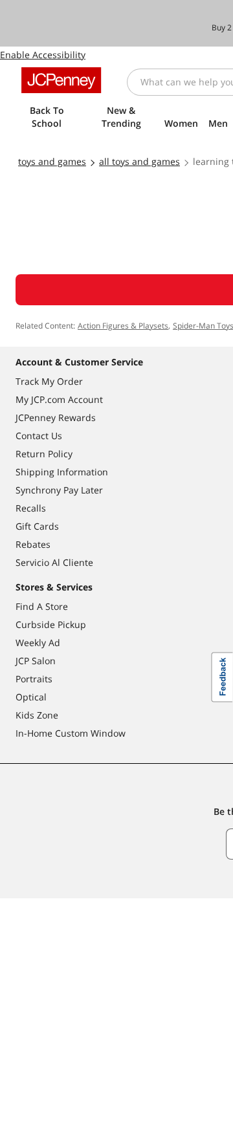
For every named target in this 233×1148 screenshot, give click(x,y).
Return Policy (44, 454)
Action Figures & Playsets (123, 325)
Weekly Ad (38, 642)
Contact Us (39, 435)
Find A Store (42, 606)
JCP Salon (36, 661)
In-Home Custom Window (71, 733)
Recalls (31, 508)
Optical (31, 697)
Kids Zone (37, 715)
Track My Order (49, 381)
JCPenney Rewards (56, 417)
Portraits (34, 679)
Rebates (33, 544)
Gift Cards (37, 526)
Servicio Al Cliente (54, 562)
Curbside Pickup (51, 624)
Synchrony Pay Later (59, 490)
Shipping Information (62, 472)
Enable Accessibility (42, 55)
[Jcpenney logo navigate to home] (61, 80)
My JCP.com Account (59, 399)
